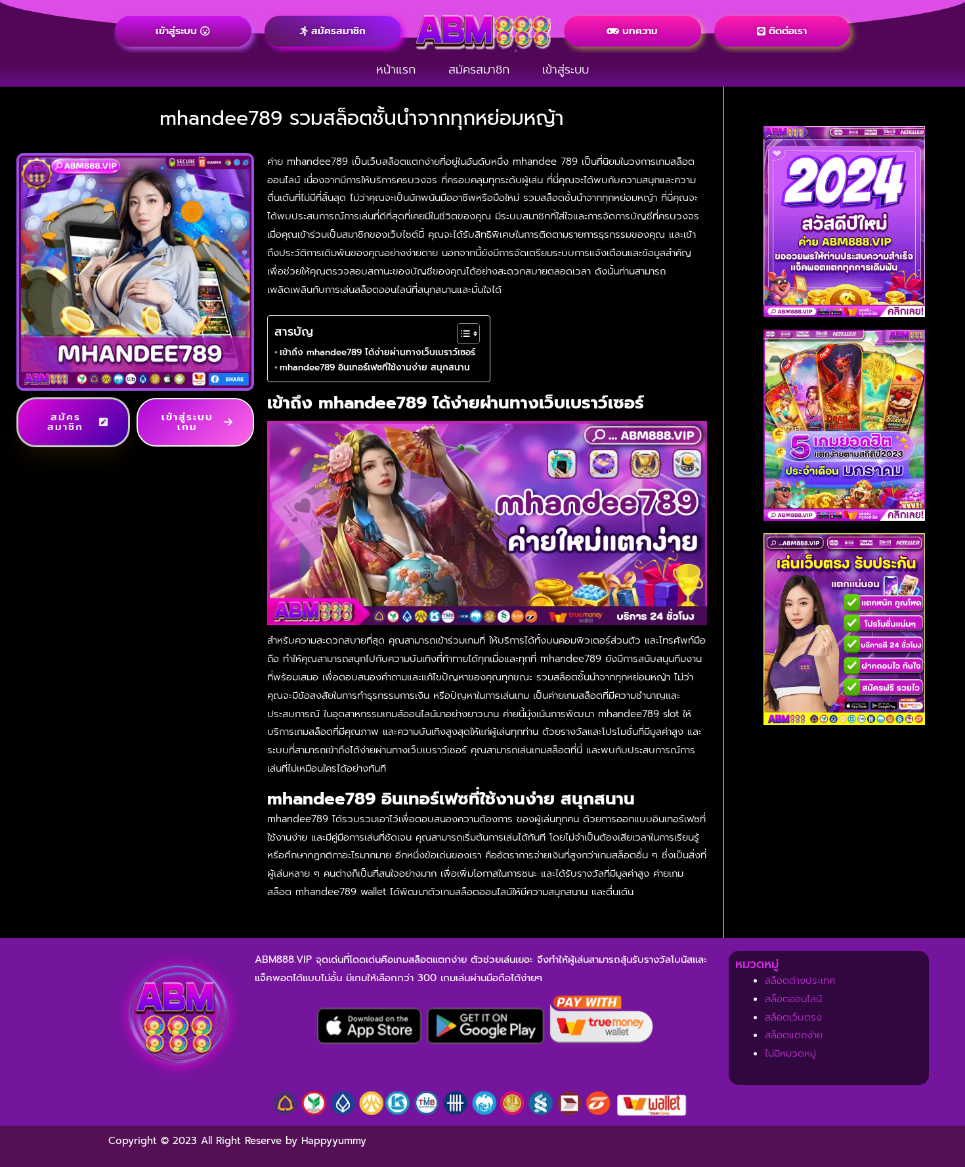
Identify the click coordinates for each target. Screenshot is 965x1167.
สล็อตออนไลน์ (793, 999)
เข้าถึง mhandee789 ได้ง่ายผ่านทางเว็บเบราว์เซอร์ (377, 352)
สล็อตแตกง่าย (794, 1035)
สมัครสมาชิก (478, 69)
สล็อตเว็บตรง (793, 1017)
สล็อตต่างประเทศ (800, 980)
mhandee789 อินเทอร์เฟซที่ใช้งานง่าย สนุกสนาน (378, 367)
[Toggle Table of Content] (462, 333)
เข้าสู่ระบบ (565, 69)
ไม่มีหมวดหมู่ (790, 1053)
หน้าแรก (396, 69)
